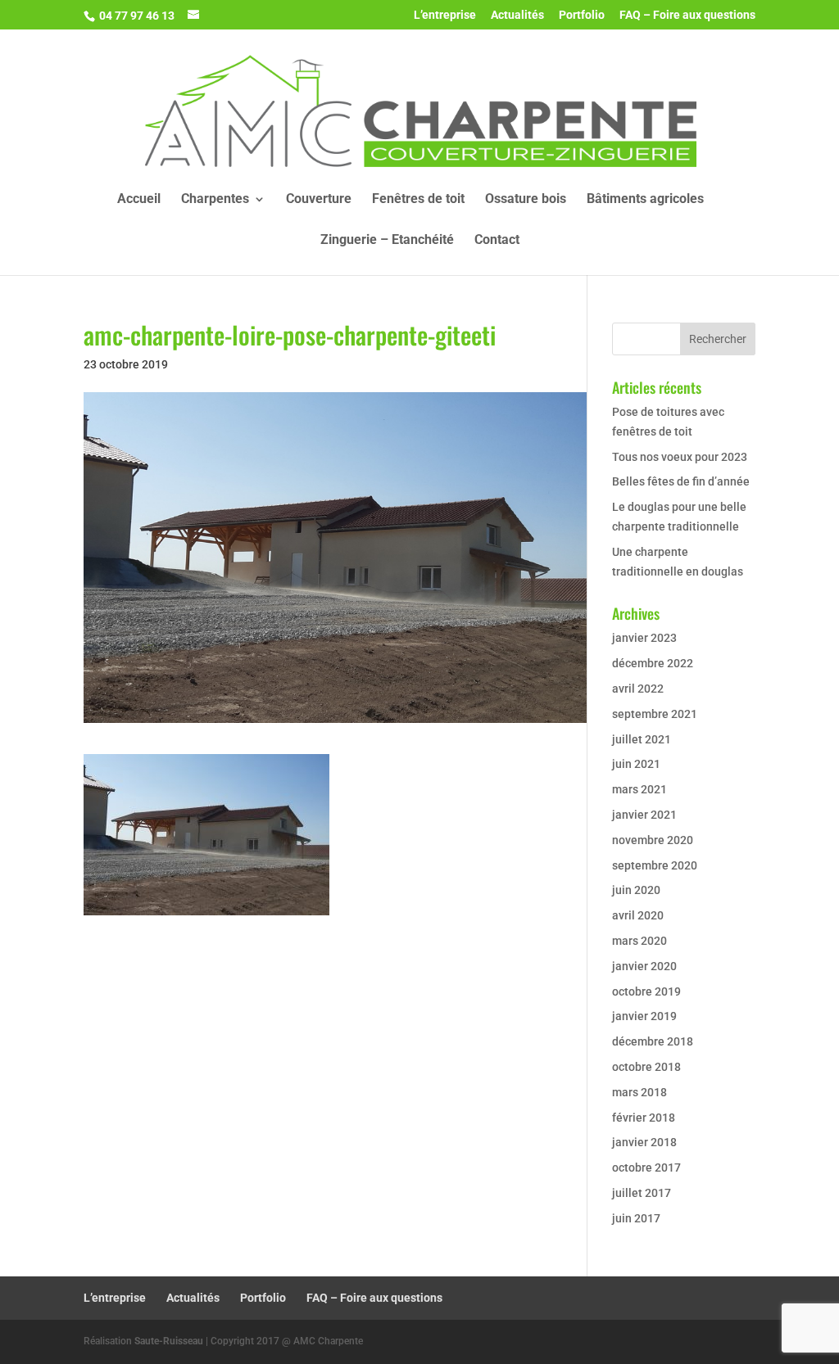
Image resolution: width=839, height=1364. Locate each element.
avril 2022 (638, 688)
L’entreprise (445, 15)
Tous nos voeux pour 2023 (679, 456)
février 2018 (643, 1117)
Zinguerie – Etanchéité (387, 240)
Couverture (318, 199)
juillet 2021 (641, 739)
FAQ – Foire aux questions (687, 15)
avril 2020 (638, 915)
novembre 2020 (652, 840)
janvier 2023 (644, 637)
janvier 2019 (644, 1016)
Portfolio (582, 15)
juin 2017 (636, 1218)
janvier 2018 (644, 1142)
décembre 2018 (652, 1041)
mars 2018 (639, 1092)
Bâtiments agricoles (645, 199)
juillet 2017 (641, 1192)
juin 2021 (636, 763)
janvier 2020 (644, 966)
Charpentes (215, 199)
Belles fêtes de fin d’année (681, 481)
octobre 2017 (646, 1167)
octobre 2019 (646, 991)
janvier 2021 (644, 814)
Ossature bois (525, 199)
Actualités (517, 15)
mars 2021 (639, 789)
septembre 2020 (654, 865)
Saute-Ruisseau (168, 1341)
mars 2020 (639, 940)
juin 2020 (636, 890)
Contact (496, 240)
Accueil (139, 199)
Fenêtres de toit (418, 199)
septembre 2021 (654, 713)
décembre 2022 (652, 663)
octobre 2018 (646, 1066)
